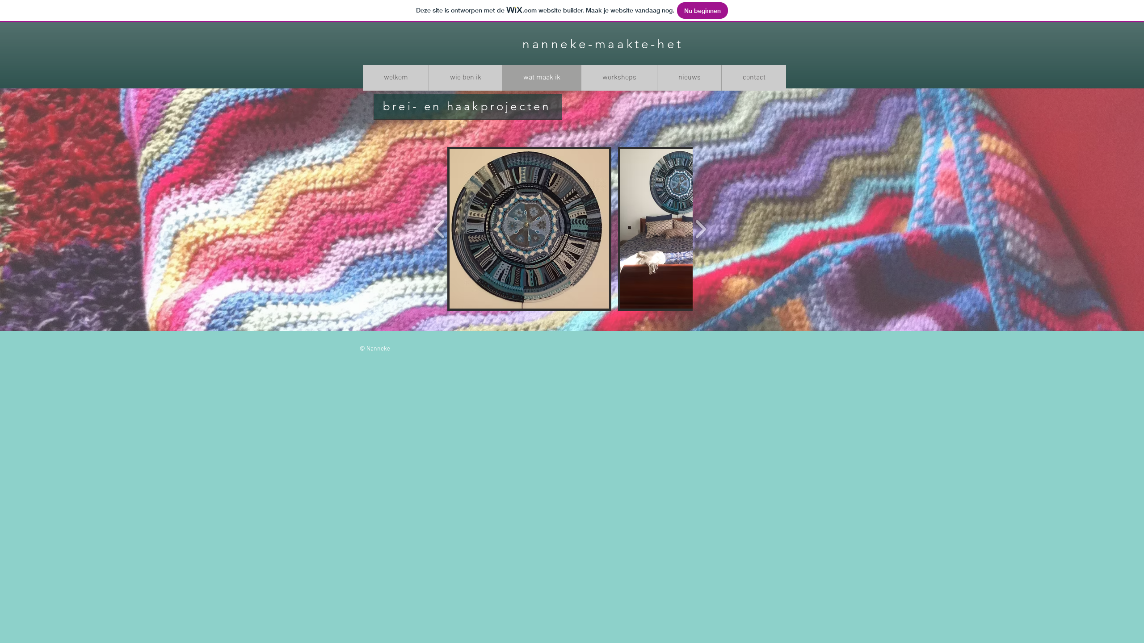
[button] (529, 229)
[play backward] (439, 229)
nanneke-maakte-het (602, 44)
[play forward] (700, 229)
